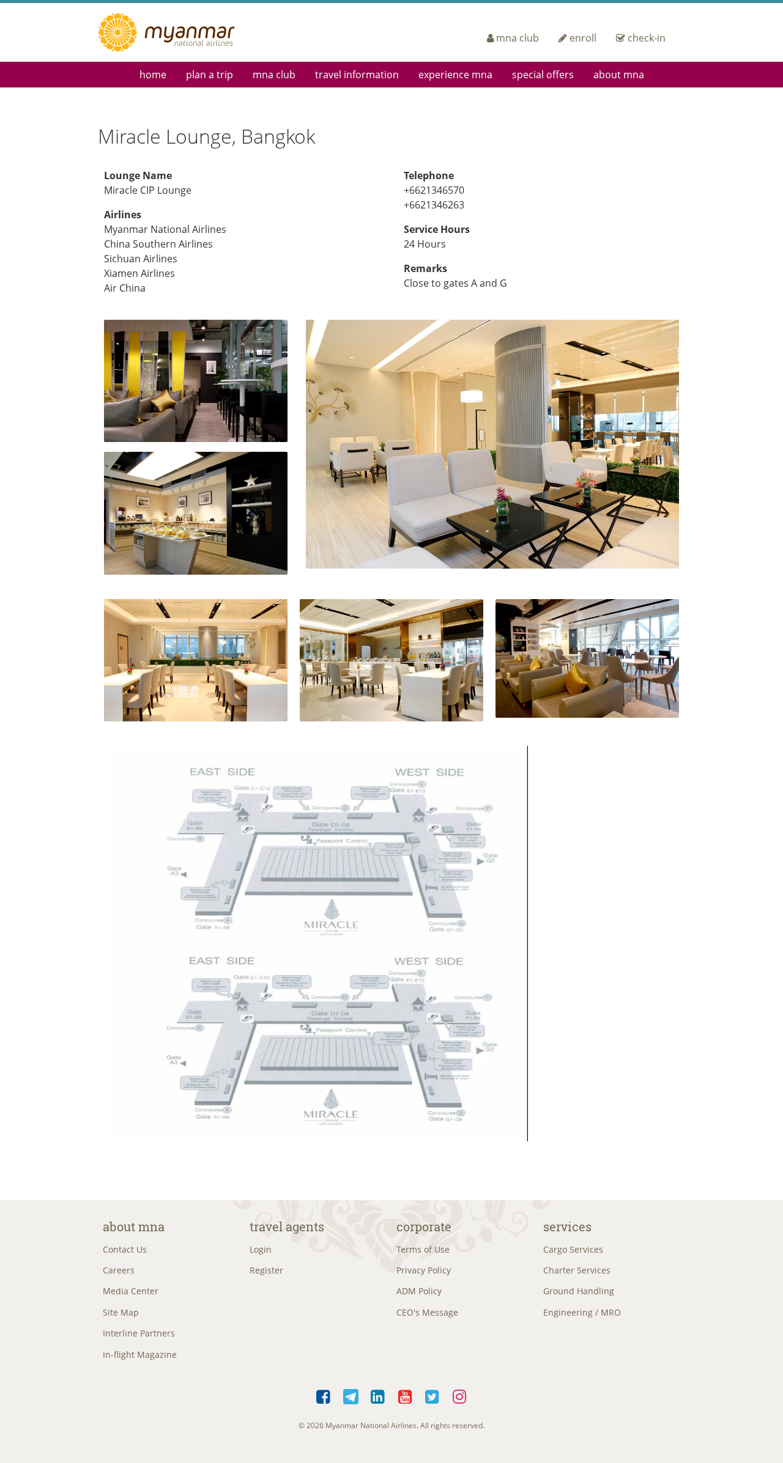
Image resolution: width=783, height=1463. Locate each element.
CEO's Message (427, 1312)
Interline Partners (139, 1333)
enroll (583, 38)
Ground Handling (578, 1291)
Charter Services (576, 1270)
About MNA (618, 74)
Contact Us (125, 1249)
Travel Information (357, 74)
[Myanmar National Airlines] (181, 32)
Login (261, 1249)
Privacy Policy (423, 1270)
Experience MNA (455, 74)
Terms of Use (423, 1249)
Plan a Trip (209, 74)
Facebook (324, 1394)
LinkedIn (378, 1394)
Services (567, 1226)
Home (152, 74)
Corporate (423, 1226)
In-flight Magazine (140, 1354)
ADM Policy (419, 1291)
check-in (647, 38)
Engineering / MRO (582, 1312)
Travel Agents (287, 1226)
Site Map (121, 1312)
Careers (119, 1270)
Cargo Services (573, 1249)
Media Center (130, 1291)
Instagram (459, 1394)
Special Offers (543, 74)
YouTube (405, 1394)
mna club (517, 38)
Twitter (432, 1394)
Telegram (350, 1394)
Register (266, 1270)
